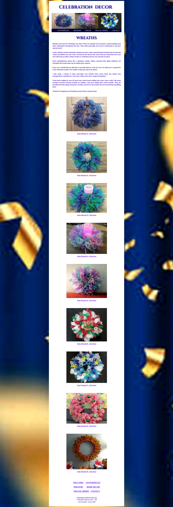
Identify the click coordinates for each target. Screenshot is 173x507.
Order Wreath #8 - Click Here (86, 426)
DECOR (88, 30)
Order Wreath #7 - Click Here (86, 385)
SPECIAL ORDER (101, 30)
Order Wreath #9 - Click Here (86, 471)
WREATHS (77, 30)
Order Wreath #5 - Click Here (86, 300)
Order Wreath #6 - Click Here (86, 344)
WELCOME (78, 482)
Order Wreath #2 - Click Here (86, 175)
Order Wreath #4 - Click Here (86, 256)
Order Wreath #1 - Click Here (86, 133)
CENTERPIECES (63, 30)
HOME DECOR (93, 487)
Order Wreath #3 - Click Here (86, 215)
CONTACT (116, 30)
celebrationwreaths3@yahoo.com (86, 497)
